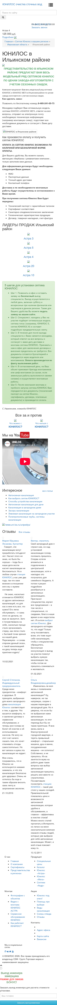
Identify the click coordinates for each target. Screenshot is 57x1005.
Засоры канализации (18, 510)
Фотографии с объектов (18, 897)
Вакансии (41, 939)
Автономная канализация (21, 495)
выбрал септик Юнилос (42, 622)
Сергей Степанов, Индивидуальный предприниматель (11, 682)
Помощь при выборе (43, 903)
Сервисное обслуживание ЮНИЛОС (18, 916)
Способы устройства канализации (25, 501)
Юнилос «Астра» (41, 872)
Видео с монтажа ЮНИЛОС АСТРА (15, 906)
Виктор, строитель (40, 540)
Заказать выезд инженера (28, 1002)
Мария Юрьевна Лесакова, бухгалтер (12, 542)
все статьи (47, 490)
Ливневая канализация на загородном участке (31, 513)
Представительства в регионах (20, 872)
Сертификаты (17, 867)
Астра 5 (28, 247)
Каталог (41, 867)
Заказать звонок (39, 27)
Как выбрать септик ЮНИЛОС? (23, 498)
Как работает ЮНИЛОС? (17, 924)
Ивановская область (17, 44)
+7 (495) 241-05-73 (40, 24)
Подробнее (8, 37)
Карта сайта (43, 936)
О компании (17, 864)
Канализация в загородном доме (24, 507)
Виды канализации (43, 909)
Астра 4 (28, 257)
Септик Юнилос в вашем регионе (31, 41)
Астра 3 (28, 238)
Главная (9, 41)
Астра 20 (28, 266)
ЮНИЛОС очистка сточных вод (22, 4)
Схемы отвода (44, 913)
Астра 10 (28, 275)
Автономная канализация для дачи (25, 504)
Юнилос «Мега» (41, 878)
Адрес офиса (43, 929)
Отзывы (41, 916)
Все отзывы (24, 531)
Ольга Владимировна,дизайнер (43, 681)
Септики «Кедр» (41, 884)
